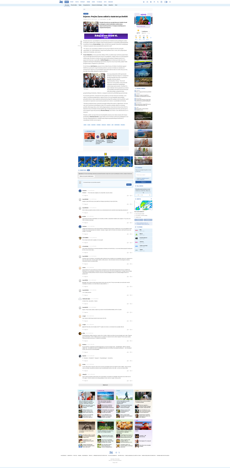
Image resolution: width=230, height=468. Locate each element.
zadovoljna (101, 390)
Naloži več (105, 385)
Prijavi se (129, 184)
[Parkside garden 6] (101, 161)
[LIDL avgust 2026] (105, 154)
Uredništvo (69, 455)
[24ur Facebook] (116, 452)
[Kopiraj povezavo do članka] (81, 54)
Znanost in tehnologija (97, 5)
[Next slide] (131, 154)
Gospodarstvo (86, 5)
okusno (119, 420)
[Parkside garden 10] (127, 161)
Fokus (105, 5)
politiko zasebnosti (140, 179)
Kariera (79, 455)
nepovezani (117, 124)
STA (81, 44)
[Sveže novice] (84, 9)
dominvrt (100, 420)
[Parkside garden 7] (107, 161)
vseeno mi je (138, 217)
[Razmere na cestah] (154, 2)
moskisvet (82, 420)
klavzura (93, 124)
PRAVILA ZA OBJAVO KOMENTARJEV (87, 176)
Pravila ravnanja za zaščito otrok (133, 455)
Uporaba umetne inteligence (163, 455)
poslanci (123, 124)
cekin (137, 390)
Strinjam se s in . (143, 179)
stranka (98, 124)
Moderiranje (85, 455)
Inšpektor (111, 5)
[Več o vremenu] (150, 38)
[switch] (165, 2)
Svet (116, 5)
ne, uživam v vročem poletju (141, 215)
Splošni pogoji (121, 455)
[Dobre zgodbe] (144, 2)
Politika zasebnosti (112, 455)
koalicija (104, 124)
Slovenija (67, 5)
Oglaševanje (63, 455)
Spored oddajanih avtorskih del (149, 455)
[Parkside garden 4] (88, 161)
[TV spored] (151, 2)
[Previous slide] (130, 154)
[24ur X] (119, 452)
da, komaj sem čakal (140, 213)
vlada (89, 124)
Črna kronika (74, 5)
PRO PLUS (75, 455)
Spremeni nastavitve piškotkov (100, 455)
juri (112, 124)
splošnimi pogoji (145, 178)
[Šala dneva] (149, 195)
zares (85, 124)
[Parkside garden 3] (81, 161)
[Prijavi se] (161, 2)
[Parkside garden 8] (114, 161)
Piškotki (90, 455)
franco (108, 124)
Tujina (80, 5)
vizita (118, 390)
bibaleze (81, 390)
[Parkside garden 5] (94, 161)
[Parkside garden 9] (121, 161)
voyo (137, 420)
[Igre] (147, 2)
